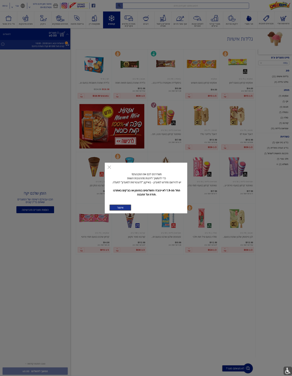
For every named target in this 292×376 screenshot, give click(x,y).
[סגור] (109, 167)
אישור (120, 207)
